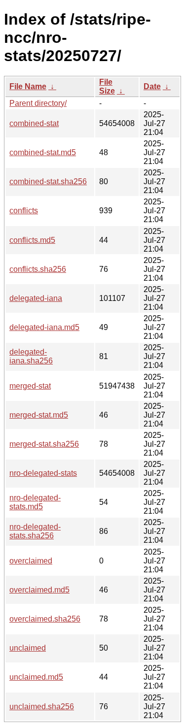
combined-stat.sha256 (48, 181)
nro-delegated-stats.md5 (35, 502)
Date (152, 86)
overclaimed (30, 561)
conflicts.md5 (32, 240)
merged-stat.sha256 (44, 444)
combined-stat (34, 123)
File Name (27, 86)
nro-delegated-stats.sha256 (35, 531)
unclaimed (27, 648)
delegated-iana (35, 298)
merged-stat (30, 386)
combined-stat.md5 (42, 152)
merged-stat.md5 (38, 415)
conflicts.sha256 (37, 269)
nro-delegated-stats (43, 473)
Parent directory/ (38, 103)
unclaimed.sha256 (41, 706)
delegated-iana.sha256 (31, 356)
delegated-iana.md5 (44, 327)
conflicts (23, 210)
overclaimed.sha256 (44, 619)
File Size (107, 86)
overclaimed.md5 (39, 590)
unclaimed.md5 (36, 677)
